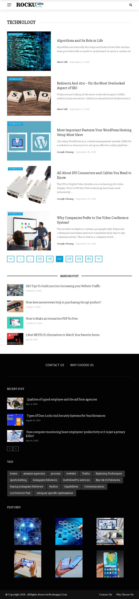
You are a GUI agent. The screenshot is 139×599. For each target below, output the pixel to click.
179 (79, 259)
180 (89, 259)
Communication (94, 486)
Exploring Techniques (109, 473)
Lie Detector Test (20, 493)
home (13, 473)
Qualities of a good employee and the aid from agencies (61, 399)
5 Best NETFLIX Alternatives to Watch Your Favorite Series (63, 335)
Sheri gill (62, 62)
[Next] (16, 449)
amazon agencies (34, 473)
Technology (15, 34)
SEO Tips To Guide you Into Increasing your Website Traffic (63, 286)
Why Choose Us (82, 365)
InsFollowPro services (76, 480)
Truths (86, 473)
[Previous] (9, 449)
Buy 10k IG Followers (108, 480)
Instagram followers (45, 480)
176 (50, 259)
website (71, 473)
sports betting (18, 480)
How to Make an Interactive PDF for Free (52, 319)
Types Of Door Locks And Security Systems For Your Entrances (65, 416)
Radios (53, 486)
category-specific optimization (55, 493)
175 (40, 259)
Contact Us (55, 365)
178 (69, 259)
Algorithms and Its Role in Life (80, 40)
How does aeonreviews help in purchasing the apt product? (63, 302)
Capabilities (71, 486)
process (55, 473)
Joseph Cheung (65, 152)
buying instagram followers (26, 486)
